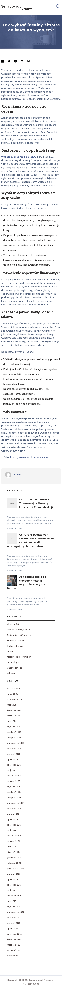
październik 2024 (15, 803)
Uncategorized (14, 668)
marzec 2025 (13, 781)
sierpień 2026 (14, 688)
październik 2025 (15, 743)
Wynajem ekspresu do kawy (18, 156)
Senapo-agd (11, 6)
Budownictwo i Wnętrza (19, 635)
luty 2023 (11, 901)
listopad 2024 (14, 797)
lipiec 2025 (12, 759)
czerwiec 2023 (14, 885)
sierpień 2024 (14, 814)
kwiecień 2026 (14, 710)
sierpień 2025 (14, 754)
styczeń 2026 (14, 726)
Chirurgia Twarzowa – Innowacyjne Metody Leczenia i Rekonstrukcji (36, 503)
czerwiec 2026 (14, 699)
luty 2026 (12, 721)
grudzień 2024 (14, 792)
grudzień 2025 (14, 732)
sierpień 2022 (14, 923)
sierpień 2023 (14, 874)
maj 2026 (11, 705)
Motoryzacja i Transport (19, 657)
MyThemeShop (31, 983)
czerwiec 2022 (14, 934)
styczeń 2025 (13, 786)
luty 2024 (11, 846)
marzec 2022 (13, 945)
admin (17, 474)
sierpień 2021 (13, 956)
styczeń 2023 (13, 906)
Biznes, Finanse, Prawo (18, 629)
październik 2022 (15, 912)
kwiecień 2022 (14, 939)
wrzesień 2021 (14, 950)
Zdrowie (11, 673)
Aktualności (13, 624)
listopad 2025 (14, 737)
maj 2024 (11, 830)
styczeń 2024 (13, 852)
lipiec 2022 (12, 928)
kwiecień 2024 (14, 836)
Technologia (13, 662)
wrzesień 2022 (14, 917)
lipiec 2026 (12, 694)
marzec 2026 (13, 716)
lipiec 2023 (12, 879)
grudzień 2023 (14, 857)
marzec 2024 (13, 841)
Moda (10, 651)
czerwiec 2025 (14, 765)
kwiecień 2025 (14, 776)
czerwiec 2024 (14, 825)
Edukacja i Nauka (16, 640)
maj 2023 (11, 890)
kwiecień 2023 (14, 896)
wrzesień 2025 (14, 748)
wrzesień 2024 (14, 808)
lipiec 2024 (12, 819)
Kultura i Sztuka (15, 646)
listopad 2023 (14, 863)
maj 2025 (11, 770)
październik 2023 (15, 868)
